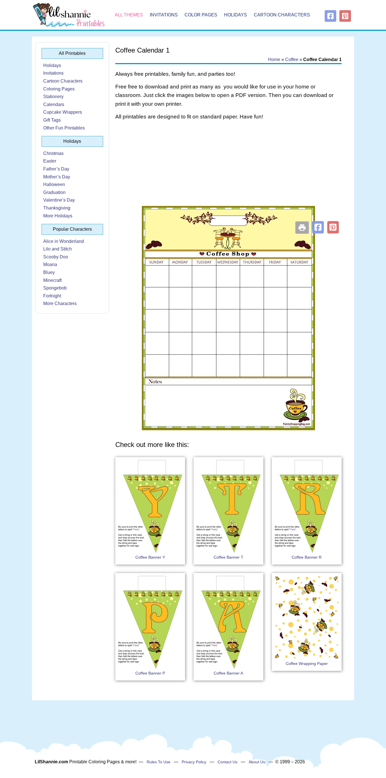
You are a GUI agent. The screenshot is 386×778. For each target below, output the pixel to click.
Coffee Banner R (307, 557)
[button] (318, 227)
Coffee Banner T (228, 557)
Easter (49, 161)
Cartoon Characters (282, 14)
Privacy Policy (194, 762)
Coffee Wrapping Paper (307, 663)
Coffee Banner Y (150, 557)
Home (274, 59)
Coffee (291, 59)
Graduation (54, 192)
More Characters (60, 303)
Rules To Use (158, 762)
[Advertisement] (228, 170)
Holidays (235, 14)
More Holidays (57, 215)
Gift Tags (52, 120)
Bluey (49, 272)
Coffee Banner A (228, 673)
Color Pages (201, 14)
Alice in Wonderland (63, 241)
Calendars (53, 104)
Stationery (53, 96)
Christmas (53, 153)
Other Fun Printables (64, 128)
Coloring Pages (59, 89)
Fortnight (52, 295)
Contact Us (227, 762)
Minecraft (52, 280)
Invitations (164, 14)
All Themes (129, 14)
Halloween (54, 184)
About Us (257, 762)
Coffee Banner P (150, 673)
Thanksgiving (56, 208)
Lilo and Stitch (57, 249)
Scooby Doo (55, 256)
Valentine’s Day (59, 200)
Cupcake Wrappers (62, 112)
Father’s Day (56, 169)
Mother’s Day (56, 176)
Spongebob (55, 288)
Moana (50, 264)
